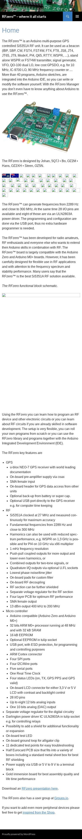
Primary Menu (77, 16)
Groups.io (61, 798)
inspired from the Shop (39, 812)
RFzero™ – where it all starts (24, 16)
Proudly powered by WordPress (18, 834)
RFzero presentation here (40, 788)
